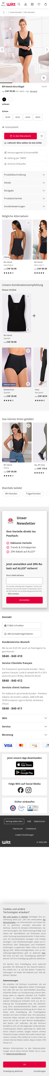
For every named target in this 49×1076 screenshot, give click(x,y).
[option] (4, 99)
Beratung (7, 734)
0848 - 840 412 (12, 680)
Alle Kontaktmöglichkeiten (20, 633)
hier (43, 953)
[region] (24, 990)
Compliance (31, 828)
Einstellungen (40, 1071)
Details (7, 182)
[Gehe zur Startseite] (11, 4)
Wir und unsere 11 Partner (15, 916)
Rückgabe (9, 190)
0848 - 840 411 (12, 708)
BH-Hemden (29, 12)
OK (24, 1064)
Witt (4, 718)
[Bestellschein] (32, 4)
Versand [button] (33, 91)
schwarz (5, 104)
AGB (29, 821)
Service (6, 726)
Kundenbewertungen (14, 206)
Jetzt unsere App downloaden (24, 757)
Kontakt (7, 617)
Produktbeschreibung (15, 174)
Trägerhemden (33, 493)
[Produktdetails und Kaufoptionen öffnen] (28, 330)
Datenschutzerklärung (16, 1054)
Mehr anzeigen (13, 593)
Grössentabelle (11, 127)
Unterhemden (16, 12)
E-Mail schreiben (14, 626)
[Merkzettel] (39, 4)
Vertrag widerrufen (14, 821)
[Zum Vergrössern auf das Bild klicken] (44, 78)
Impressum (18, 828)
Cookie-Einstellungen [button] (24, 835)
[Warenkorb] (45, 4)
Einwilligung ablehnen (13, 1071)
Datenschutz (39, 821)
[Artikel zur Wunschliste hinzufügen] (41, 136)
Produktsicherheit (13, 198)
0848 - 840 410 (12, 656)
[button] (3, 4)
